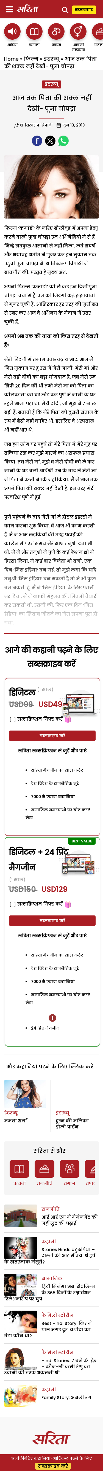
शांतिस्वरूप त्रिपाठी (36, 125)
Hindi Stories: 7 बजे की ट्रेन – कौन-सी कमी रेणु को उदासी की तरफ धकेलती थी (51, 1366)
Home (11, 58)
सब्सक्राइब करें (52, 736)
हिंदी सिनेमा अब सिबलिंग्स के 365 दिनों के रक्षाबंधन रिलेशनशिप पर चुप (49, 1292)
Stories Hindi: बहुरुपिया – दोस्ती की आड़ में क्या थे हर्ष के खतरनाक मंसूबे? (49, 1255)
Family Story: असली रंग (66, 1397)
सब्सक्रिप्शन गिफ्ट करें (39, 904)
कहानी (19, 1183)
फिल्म (31, 58)
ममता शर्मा (15, 1121)
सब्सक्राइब (84, 9)
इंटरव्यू (51, 58)
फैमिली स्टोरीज (57, 1315)
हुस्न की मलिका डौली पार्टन (72, 1124)
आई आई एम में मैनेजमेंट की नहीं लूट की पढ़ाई (69, 1220)
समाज (69, 1183)
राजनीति (44, 1183)
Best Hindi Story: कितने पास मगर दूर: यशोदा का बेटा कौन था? (48, 1329)
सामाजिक (51, 1278)
